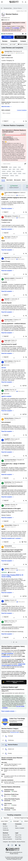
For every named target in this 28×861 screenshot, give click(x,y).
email (18, 169)
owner (22, 169)
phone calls (19, 171)
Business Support (7, 837)
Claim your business (7, 839)
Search (23, 2)
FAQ (16, 826)
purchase (9, 171)
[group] (4, 44)
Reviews (4, 41)
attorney (12, 175)
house (24, 173)
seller (14, 169)
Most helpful (9, 180)
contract (3, 171)
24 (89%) (11, 139)
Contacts (23, 41)
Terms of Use (18, 835)
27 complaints (15, 27)
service (15, 173)
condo (16, 175)
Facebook (8, 845)
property (14, 167)
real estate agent (5, 175)
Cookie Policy (18, 839)
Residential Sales (14, 732)
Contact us (5, 828)
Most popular (17, 180)
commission (4, 169)
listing (13, 171)
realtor (10, 167)
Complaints (13, 41)
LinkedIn (19, 845)
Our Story (5, 826)
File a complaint (20, 37)
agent (10, 169)
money (19, 173)
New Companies (12, 841)
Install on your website (15, 724)
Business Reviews (21, 841)
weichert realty (5, 173)
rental (11, 173)
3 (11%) (10, 138)
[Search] (12, 163)
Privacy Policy (18, 837)
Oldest (23, 180)
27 (8, 137)
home (19, 167)
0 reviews (7, 27)
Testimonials (6, 830)
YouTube (16, 845)
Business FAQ (6, 835)
